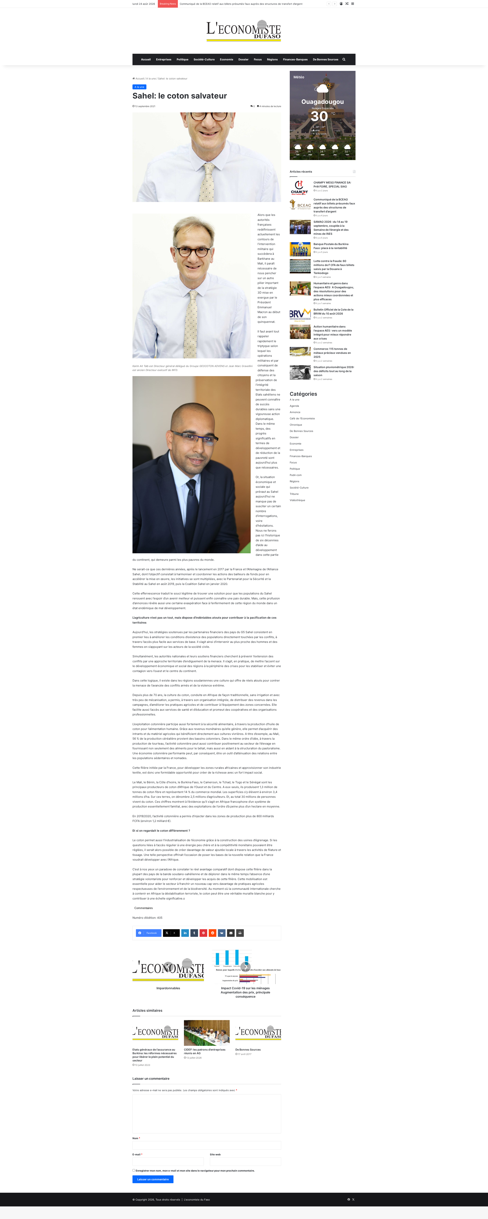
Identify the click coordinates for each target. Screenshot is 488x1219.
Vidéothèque (297, 500)
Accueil (146, 59)
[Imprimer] (240, 933)
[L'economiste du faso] (244, 28)
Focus (258, 59)
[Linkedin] (185, 933)
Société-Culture (204, 59)
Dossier (243, 59)
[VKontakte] (222, 933)
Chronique (296, 424)
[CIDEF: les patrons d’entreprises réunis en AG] (207, 1033)
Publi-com (296, 475)
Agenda (294, 405)
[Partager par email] (231, 933)
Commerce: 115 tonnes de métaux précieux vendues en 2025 (332, 352)
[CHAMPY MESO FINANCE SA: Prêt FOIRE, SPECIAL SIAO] (300, 188)
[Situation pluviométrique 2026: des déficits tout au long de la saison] (300, 372)
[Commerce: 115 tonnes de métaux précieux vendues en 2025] (300, 351)
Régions (272, 59)
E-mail (137, 1154)
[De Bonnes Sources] (258, 1033)
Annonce (295, 412)
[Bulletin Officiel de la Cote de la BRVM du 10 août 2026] (300, 315)
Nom (136, 1138)
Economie (226, 59)
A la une (151, 78)
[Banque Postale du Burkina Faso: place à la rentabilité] (300, 249)
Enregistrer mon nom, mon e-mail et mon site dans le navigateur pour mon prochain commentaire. (195, 1170)
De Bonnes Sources (325, 59)
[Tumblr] (194, 933)
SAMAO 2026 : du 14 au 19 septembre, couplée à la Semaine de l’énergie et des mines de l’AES (236, 3)
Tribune (294, 493)
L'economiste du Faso (197, 1199)
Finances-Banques (295, 59)
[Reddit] (212, 933)
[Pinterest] (203, 933)
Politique (182, 59)
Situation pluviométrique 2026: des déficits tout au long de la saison (334, 371)
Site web (215, 1154)
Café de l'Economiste (302, 418)
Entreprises (163, 59)
